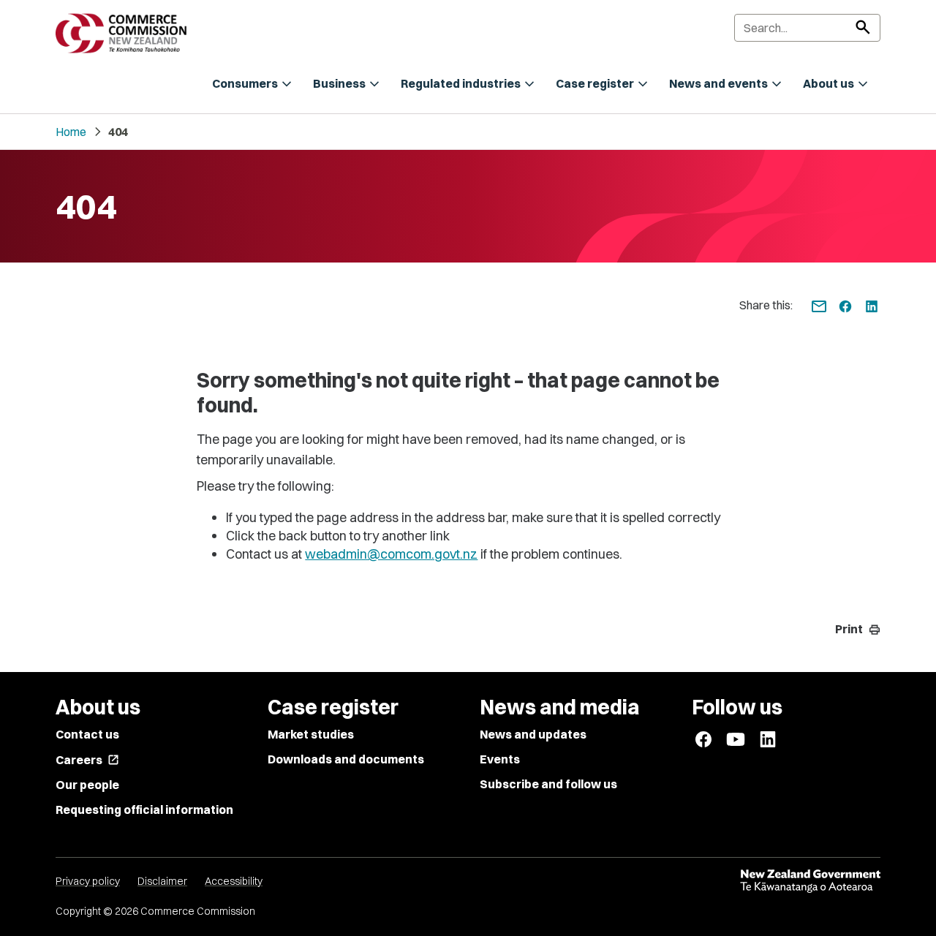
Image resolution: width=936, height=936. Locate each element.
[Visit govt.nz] (810, 881)
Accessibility (234, 881)
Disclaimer (162, 881)
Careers (87, 759)
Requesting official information (144, 809)
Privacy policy (88, 881)
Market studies (311, 734)
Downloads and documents (346, 759)
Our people (87, 784)
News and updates (533, 734)
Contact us (87, 734)
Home (71, 131)
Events (500, 759)
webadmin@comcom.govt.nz (391, 554)
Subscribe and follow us (548, 784)
